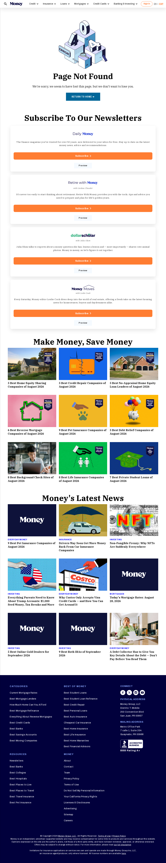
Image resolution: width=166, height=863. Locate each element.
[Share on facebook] (122, 692)
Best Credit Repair (74, 705)
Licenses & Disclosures (77, 802)
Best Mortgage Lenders (23, 699)
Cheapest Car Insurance (77, 723)
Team (67, 772)
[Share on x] (129, 692)
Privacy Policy (71, 778)
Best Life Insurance (75, 734)
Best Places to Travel (22, 790)
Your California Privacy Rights (80, 796)
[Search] (5, 4)
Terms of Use (71, 784)
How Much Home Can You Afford (28, 705)
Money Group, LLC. (67, 836)
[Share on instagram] (135, 692)
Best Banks (16, 728)
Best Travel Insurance (22, 796)
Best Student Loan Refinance (81, 699)
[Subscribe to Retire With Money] (83, 199)
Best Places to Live (21, 784)
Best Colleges (18, 772)
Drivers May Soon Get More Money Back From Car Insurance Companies (82, 547)
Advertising (70, 808)
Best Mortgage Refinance (24, 711)
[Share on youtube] (142, 692)
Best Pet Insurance (20, 802)
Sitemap (68, 814)
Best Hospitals (18, 778)
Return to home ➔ (83, 96)
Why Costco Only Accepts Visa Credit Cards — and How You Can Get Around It (81, 601)
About (67, 761)
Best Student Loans (75, 693)
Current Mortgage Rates (23, 693)
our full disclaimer (122, 845)
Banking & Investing (124, 4)
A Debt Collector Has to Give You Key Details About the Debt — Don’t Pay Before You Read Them (133, 655)
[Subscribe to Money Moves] (83, 304)
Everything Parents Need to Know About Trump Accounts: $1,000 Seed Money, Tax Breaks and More (31, 601)
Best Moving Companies (23, 740)
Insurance (48, 4)
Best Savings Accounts (23, 734)
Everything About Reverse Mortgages (31, 717)
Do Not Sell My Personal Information (84, 790)
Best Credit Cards (20, 723)
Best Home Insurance (76, 728)
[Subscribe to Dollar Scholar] (83, 251)
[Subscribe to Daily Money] (83, 149)
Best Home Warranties (76, 740)
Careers (68, 820)
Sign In (146, 4)
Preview (83, 165)
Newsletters (17, 761)
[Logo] (16, 4)
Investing (116, 539)
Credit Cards (100, 4)
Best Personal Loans (75, 711)
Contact (69, 766)
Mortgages (80, 4)
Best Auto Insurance (75, 717)
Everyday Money (17, 539)
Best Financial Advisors (77, 746)
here (124, 853)
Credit (32, 4)
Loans (63, 4)
